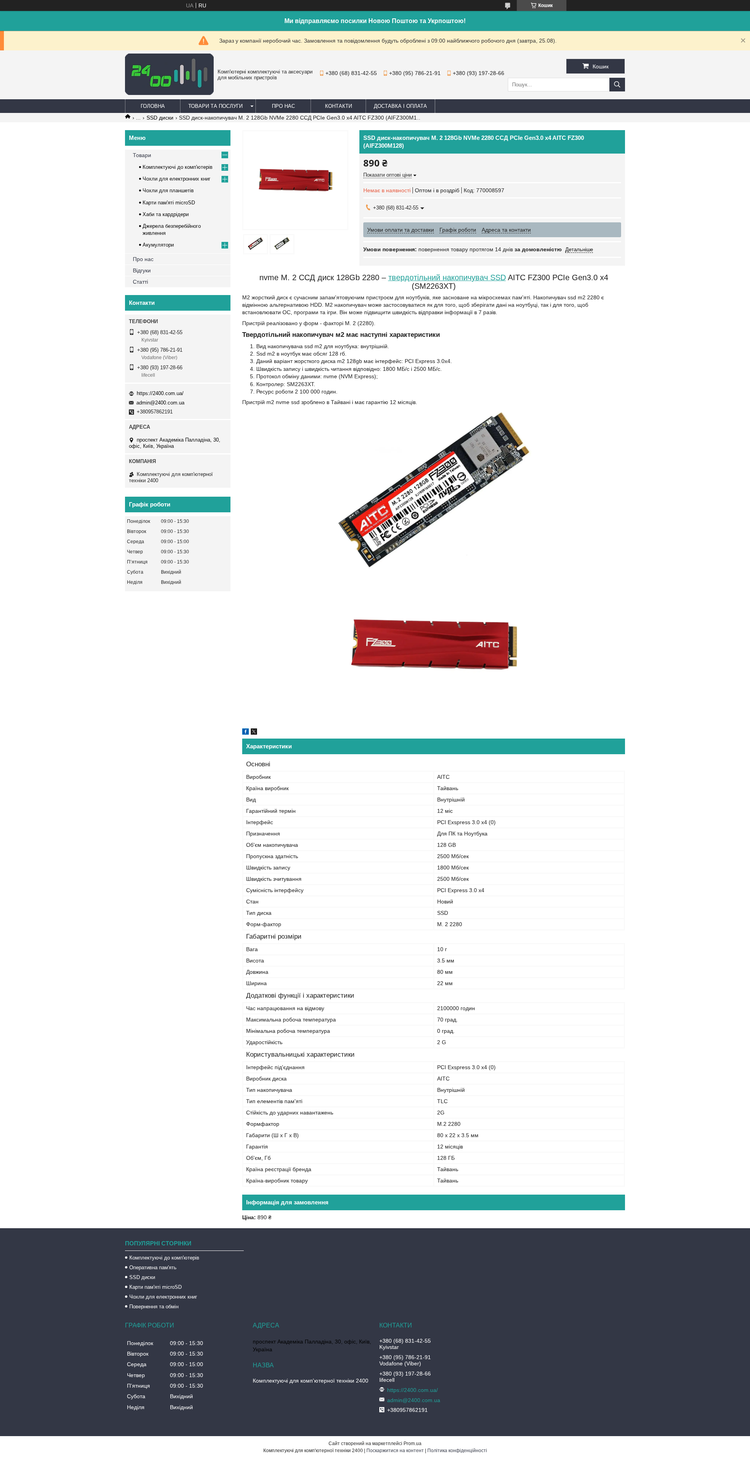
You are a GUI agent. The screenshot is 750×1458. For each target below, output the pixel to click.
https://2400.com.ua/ (160, 393)
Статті (140, 282)
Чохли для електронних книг (177, 179)
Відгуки (142, 270)
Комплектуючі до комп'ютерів (177, 167)
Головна (153, 106)
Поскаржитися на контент (395, 1450)
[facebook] (245, 733)
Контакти (338, 106)
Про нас (283, 106)
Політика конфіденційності (457, 1450)
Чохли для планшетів (168, 190)
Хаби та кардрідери (166, 214)
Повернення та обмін (154, 1307)
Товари (142, 155)
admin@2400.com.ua (160, 403)
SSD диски (159, 117)
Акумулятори (158, 245)
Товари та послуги (215, 106)
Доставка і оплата (400, 106)
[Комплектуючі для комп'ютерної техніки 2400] (169, 93)
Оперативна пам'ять (153, 1267)
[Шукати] (617, 84)
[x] (254, 733)
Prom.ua (412, 1443)
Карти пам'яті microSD (169, 203)
